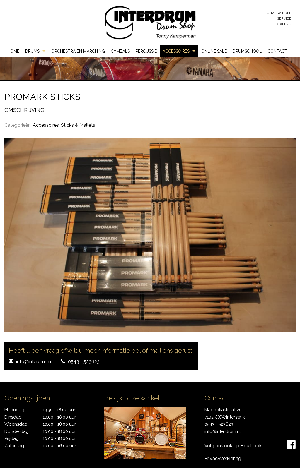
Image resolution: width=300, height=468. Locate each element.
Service (284, 18)
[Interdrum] (149, 22)
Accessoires (176, 51)
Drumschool (247, 51)
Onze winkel (279, 13)
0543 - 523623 (84, 361)
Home (13, 51)
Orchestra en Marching (78, 51)
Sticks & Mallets (78, 125)
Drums (32, 51)
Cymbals (120, 51)
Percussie (146, 51)
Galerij (284, 24)
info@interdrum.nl (35, 361)
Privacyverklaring (222, 458)
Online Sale (214, 51)
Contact (277, 51)
